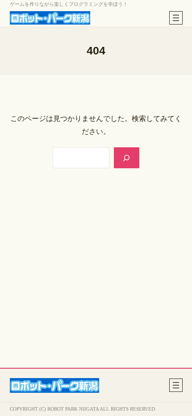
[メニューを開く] (176, 18)
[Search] (126, 157)
